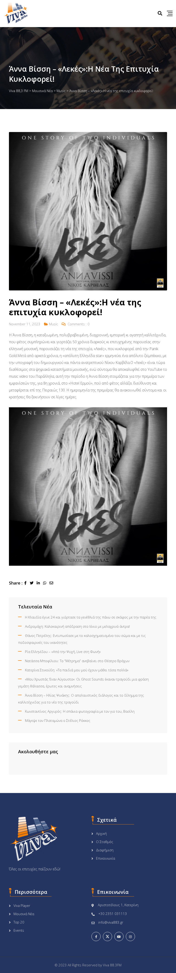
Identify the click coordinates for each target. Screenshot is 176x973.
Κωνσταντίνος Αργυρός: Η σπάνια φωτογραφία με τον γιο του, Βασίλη (80, 711)
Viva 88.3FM (112, 965)
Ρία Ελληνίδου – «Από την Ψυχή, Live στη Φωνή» (63, 651)
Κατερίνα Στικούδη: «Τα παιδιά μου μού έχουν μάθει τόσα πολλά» (76, 670)
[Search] (160, 13)
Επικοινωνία (105, 858)
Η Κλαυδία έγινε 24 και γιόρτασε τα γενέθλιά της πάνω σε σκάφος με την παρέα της (90, 617)
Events (19, 930)
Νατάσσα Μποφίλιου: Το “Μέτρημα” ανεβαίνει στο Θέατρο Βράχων (77, 660)
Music (53, 324)
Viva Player (22, 905)
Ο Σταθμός (104, 841)
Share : (15, 583)
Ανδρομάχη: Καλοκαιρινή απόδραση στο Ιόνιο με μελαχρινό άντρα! (77, 626)
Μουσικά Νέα (24, 913)
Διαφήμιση (104, 850)
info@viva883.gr (110, 922)
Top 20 (19, 922)
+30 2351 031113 (112, 913)
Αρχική (101, 833)
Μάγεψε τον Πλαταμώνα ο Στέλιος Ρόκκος (57, 720)
